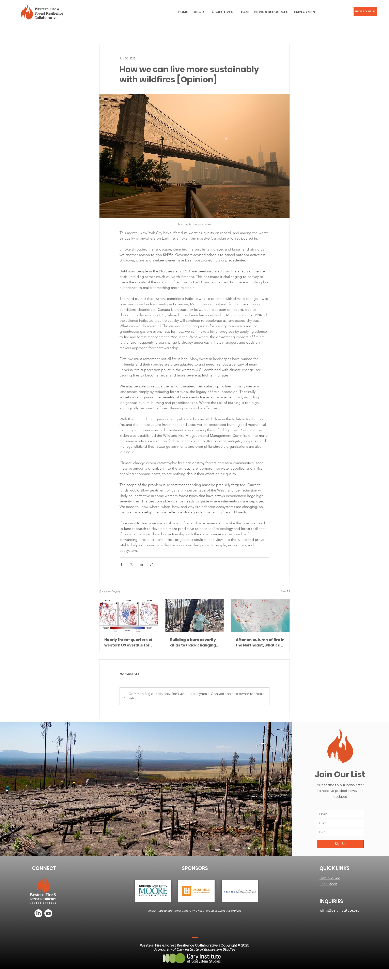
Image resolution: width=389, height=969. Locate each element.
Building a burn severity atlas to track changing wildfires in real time (193, 642)
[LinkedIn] (38, 913)
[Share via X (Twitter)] (131, 564)
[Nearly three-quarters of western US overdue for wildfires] (128, 615)
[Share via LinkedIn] (141, 564)
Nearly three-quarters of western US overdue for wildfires (128, 642)
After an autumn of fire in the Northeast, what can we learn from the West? (260, 642)
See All (285, 591)
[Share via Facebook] (121, 564)
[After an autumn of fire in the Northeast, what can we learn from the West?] (260, 615)
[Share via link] (151, 564)
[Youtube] (48, 913)
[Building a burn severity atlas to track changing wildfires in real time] (194, 615)
